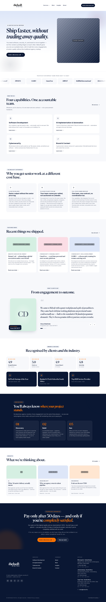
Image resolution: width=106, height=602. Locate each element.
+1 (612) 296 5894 (82, 565)
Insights (59, 5)
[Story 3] (44, 328)
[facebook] (14, 580)
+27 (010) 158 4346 (82, 575)
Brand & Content (37, 568)
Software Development (39, 560)
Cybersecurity (36, 565)
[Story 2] (43, 328)
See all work (95, 232)
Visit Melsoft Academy (93, 597)
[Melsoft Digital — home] (20, 5)
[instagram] (7, 580)
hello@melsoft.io (83, 589)
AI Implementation (37, 562)
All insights (95, 461)
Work (53, 5)
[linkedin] (11, 580)
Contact (57, 568)
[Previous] (90, 324)
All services (95, 104)
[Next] (94, 324)
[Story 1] (41, 328)
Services (45, 5)
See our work (63, 540)
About (64, 5)
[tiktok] (18, 580)
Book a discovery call (88, 5)
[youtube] (21, 580)
